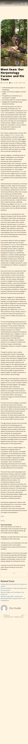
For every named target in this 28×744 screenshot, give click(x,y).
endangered (12, 244)
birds (21, 171)
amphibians (20, 309)
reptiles (3, 113)
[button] (22, 3)
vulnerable (24, 204)
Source (3, 520)
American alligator (15, 135)
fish (2, 177)
